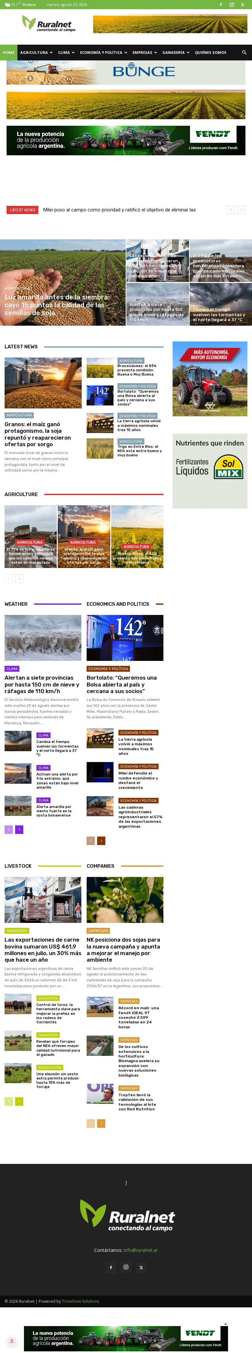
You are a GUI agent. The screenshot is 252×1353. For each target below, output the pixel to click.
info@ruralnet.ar (141, 1250)
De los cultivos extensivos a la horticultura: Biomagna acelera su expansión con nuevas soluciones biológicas (138, 1060)
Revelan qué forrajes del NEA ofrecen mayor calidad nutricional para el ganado (58, 1048)
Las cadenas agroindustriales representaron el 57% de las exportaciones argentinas (140, 817)
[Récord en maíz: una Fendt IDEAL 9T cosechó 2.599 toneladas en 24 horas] (100, 1007)
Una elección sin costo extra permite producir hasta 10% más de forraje (57, 1080)
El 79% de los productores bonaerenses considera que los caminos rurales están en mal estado (31, 556)
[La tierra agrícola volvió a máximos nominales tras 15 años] (100, 423)
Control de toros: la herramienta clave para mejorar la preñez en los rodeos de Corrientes (58, 1013)
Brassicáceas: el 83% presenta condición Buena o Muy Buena (137, 370)
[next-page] (19, 579)
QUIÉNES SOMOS (210, 52)
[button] (244, 53)
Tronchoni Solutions (80, 1301)
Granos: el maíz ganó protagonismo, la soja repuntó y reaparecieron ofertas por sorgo (38, 434)
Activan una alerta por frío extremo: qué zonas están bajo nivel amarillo (57, 781)
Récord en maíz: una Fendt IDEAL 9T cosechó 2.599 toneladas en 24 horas (138, 1017)
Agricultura (34, 52)
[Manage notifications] (12, 1341)
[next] (241, 210)
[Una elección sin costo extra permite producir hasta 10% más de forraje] (18, 1073)
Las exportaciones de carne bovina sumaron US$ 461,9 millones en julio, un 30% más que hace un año (43, 949)
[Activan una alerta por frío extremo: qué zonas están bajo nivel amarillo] (18, 773)
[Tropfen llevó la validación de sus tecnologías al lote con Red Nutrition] (100, 1094)
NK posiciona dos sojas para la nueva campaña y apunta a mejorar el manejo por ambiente (123, 949)
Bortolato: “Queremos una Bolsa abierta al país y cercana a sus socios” (138, 398)
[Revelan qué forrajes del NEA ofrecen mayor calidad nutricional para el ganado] (18, 1041)
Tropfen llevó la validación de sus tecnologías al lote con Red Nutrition (137, 1102)
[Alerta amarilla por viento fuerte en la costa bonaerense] (18, 806)
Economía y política (101, 52)
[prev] (231, 210)
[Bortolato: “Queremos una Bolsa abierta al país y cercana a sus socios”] (100, 395)
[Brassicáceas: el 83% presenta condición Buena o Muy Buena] (100, 368)
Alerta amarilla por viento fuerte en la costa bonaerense (54, 811)
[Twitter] (242, 4)
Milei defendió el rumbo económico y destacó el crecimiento (138, 780)
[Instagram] (232, 4)
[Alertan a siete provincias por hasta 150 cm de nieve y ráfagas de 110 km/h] (157, 304)
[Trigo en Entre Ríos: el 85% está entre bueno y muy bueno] (100, 448)
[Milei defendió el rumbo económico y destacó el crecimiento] (100, 772)
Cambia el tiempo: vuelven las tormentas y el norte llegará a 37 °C (57, 748)
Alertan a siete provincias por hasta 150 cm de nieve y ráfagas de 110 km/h (42, 684)
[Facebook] (221, 4)
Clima (64, 52)
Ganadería (173, 52)
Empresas (142, 52)
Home (8, 52)
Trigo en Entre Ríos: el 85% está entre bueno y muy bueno (139, 451)
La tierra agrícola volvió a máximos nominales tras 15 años (139, 425)
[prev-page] (9, 579)
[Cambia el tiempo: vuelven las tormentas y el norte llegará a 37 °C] (18, 741)
